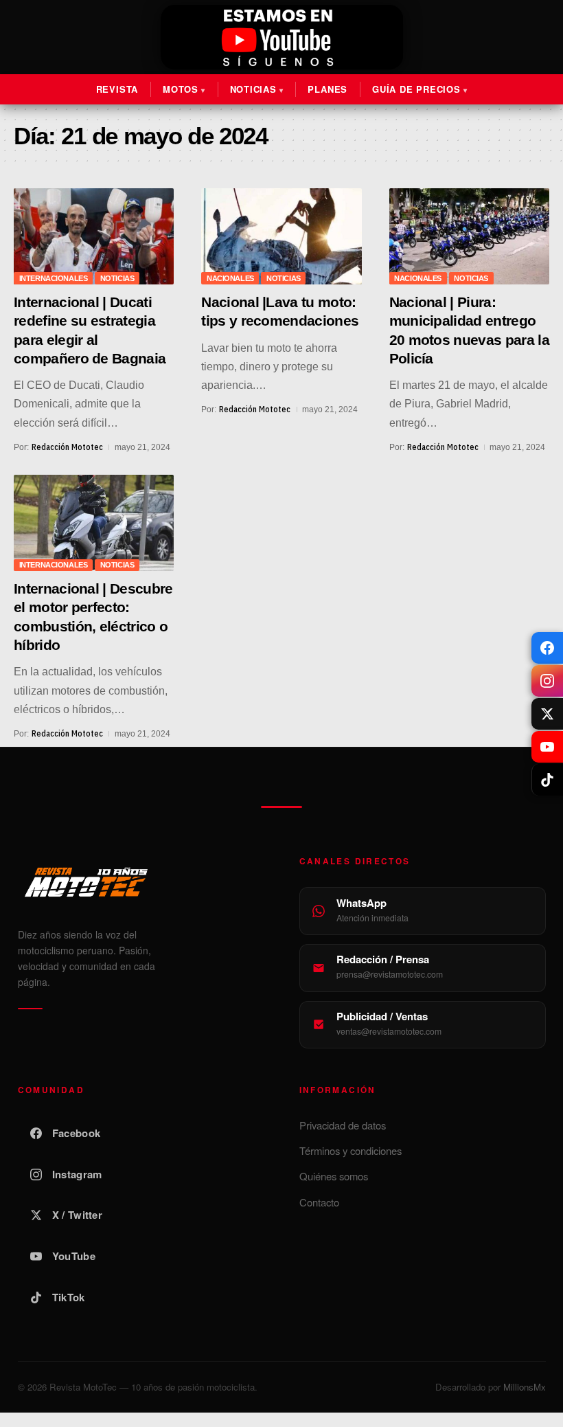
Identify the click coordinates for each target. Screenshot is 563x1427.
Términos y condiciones (350, 1150)
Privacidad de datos (342, 1125)
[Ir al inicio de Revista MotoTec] (281, 37)
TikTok (68, 1297)
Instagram (77, 1174)
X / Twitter (77, 1214)
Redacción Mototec (67, 447)
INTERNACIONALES (53, 278)
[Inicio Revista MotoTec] (141, 882)
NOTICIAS (117, 278)
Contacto (319, 1202)
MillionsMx (524, 1386)
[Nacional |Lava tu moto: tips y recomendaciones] (281, 236)
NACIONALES (230, 278)
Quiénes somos (333, 1176)
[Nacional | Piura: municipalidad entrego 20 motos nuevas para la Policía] (469, 236)
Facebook (76, 1133)
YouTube (73, 1255)
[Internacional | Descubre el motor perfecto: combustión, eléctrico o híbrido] (94, 523)
